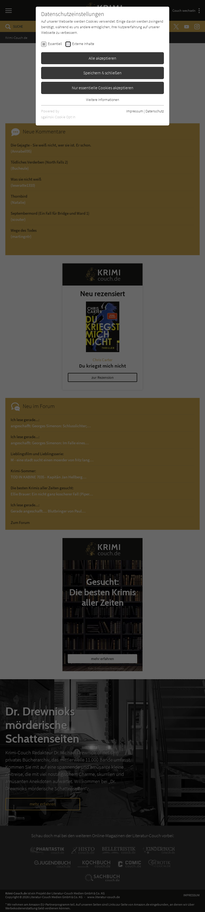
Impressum (134, 111)
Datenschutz (154, 111)
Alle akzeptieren (102, 58)
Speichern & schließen (102, 72)
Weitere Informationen (102, 99)
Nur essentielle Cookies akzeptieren (102, 87)
